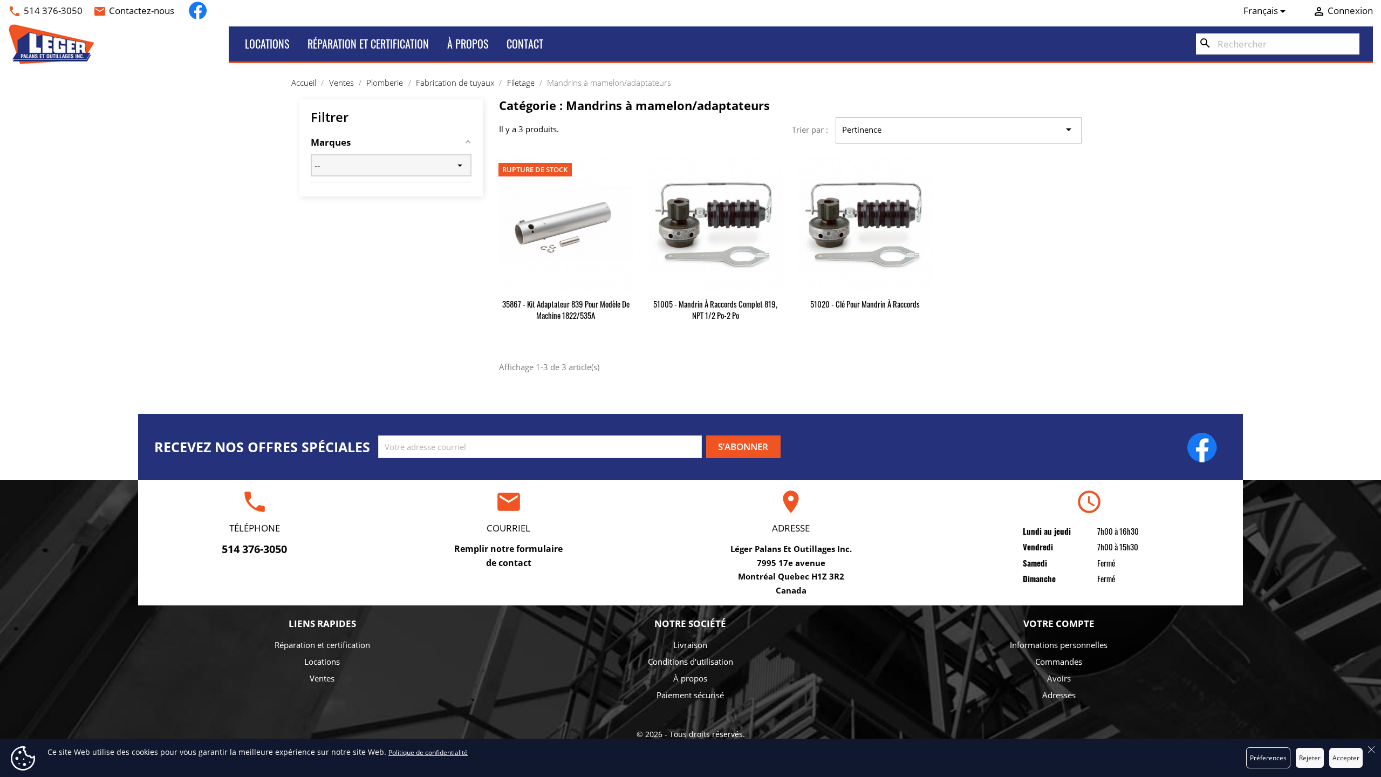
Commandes (1058, 661)
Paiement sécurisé (690, 695)
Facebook (197, 10)
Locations (267, 44)
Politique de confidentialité (428, 752)
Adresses (1059, 695)
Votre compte (1059, 623)
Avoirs (1059, 678)
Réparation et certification (368, 44)
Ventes (322, 678)
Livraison (690, 644)
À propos (467, 44)
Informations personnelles (1058, 644)
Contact (525, 44)
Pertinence (958, 129)
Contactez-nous (141, 10)
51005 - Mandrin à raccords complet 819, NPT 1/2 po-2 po (715, 309)
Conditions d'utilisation (690, 661)
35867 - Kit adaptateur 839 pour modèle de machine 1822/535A (566, 309)
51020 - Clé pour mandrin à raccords (865, 304)
